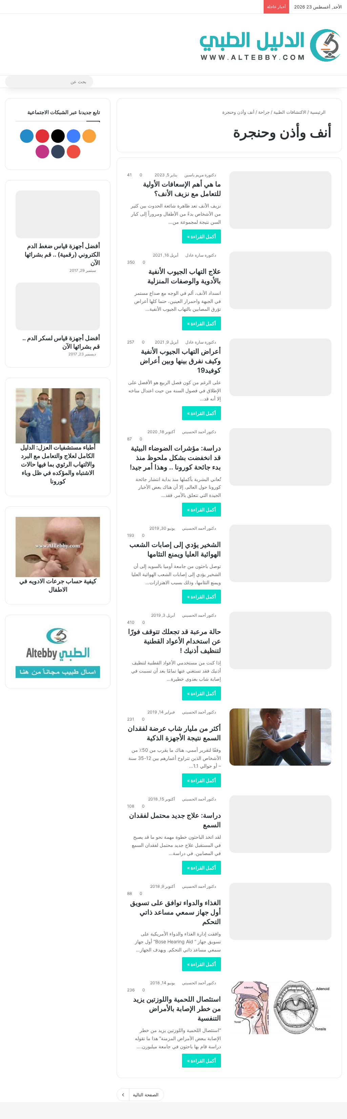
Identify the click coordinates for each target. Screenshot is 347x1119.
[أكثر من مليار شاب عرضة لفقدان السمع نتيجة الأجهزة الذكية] (280, 737)
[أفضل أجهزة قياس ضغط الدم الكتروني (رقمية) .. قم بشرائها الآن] (58, 214)
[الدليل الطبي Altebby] (268, 44)
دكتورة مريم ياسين (200, 174)
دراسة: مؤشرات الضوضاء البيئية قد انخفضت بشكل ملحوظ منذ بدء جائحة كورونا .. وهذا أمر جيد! (175, 457)
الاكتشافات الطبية (289, 112)
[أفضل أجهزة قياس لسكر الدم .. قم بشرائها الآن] (58, 306)
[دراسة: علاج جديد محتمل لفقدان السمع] (280, 824)
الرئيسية (318, 112)
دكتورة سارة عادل (200, 255)
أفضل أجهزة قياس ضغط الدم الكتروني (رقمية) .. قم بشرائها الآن (62, 254)
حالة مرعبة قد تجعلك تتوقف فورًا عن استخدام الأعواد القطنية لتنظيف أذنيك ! (174, 641)
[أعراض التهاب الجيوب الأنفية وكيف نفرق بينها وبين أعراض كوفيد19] (280, 367)
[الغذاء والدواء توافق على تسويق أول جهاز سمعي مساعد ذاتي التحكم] (280, 911)
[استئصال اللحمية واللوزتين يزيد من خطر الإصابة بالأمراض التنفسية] (280, 1008)
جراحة (264, 112)
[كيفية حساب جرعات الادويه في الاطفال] (58, 547)
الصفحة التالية (146, 1094)
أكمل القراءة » (201, 236)
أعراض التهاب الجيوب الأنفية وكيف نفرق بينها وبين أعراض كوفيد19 (180, 360)
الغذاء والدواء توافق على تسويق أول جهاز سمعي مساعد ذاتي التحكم (175, 912)
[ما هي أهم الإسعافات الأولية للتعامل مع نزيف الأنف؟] (280, 200)
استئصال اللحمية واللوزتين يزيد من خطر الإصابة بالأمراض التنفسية (177, 1008)
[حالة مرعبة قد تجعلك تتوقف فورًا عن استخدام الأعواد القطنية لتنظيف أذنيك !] (280, 640)
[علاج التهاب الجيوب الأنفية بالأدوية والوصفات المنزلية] (280, 280)
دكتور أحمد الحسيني (199, 431)
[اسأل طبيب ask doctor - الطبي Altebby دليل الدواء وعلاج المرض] (58, 651)
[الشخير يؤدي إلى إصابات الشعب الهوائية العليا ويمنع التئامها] (280, 553)
